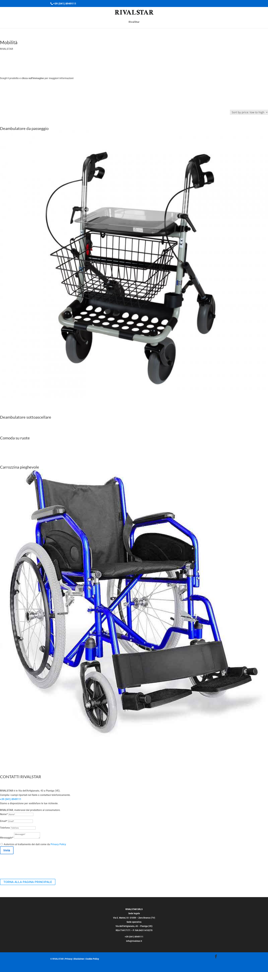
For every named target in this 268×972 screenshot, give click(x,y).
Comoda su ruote (15, 437)
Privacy (68, 959)
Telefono (5, 827)
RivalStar (134, 22)
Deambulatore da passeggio (24, 128)
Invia (6, 850)
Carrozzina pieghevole (19, 467)
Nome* (4, 814)
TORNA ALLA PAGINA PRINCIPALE (27, 882)
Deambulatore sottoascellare (25, 417)
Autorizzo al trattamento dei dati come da (35, 844)
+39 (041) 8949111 (10, 799)
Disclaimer (79, 959)
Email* (3, 821)
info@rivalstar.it (134, 941)
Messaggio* (6, 837)
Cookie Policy (92, 959)
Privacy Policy (58, 844)
